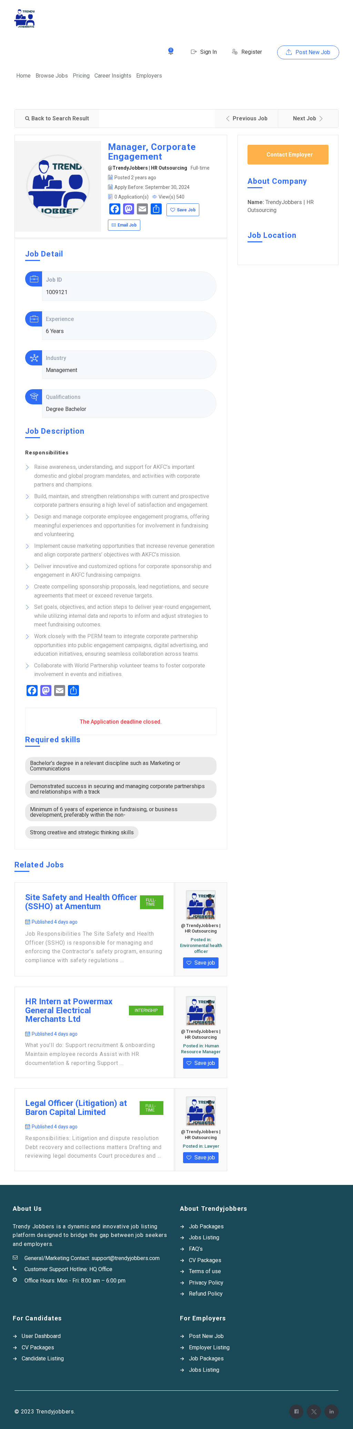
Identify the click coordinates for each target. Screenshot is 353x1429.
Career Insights (112, 75)
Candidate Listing (43, 1358)
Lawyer (211, 1146)
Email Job (127, 225)
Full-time (151, 902)
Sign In (208, 52)
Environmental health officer (201, 948)
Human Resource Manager (201, 1048)
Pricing (81, 75)
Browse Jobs (52, 75)
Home (23, 75)
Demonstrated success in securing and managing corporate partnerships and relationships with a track (117, 789)
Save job (204, 962)
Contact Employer (289, 154)
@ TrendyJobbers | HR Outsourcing (201, 928)
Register (251, 52)
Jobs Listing (204, 1237)
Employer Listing (209, 1347)
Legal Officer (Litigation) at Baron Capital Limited (76, 1108)
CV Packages (205, 1260)
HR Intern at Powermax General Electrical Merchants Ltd (68, 1010)
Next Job (304, 118)
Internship (146, 1010)
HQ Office (100, 1269)
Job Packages (206, 1226)
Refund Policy (206, 1293)
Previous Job (250, 118)
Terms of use (205, 1271)
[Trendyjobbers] (24, 18)
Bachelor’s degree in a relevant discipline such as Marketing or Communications (105, 766)
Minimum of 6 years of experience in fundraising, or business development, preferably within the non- (104, 812)
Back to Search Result (60, 118)
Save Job (186, 210)
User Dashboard (41, 1336)
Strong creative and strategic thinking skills (82, 832)
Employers (149, 75)
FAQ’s (196, 1249)
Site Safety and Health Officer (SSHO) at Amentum (81, 902)
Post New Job (312, 52)
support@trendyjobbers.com (125, 1258)
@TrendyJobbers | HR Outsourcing (147, 168)
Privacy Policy (206, 1282)
